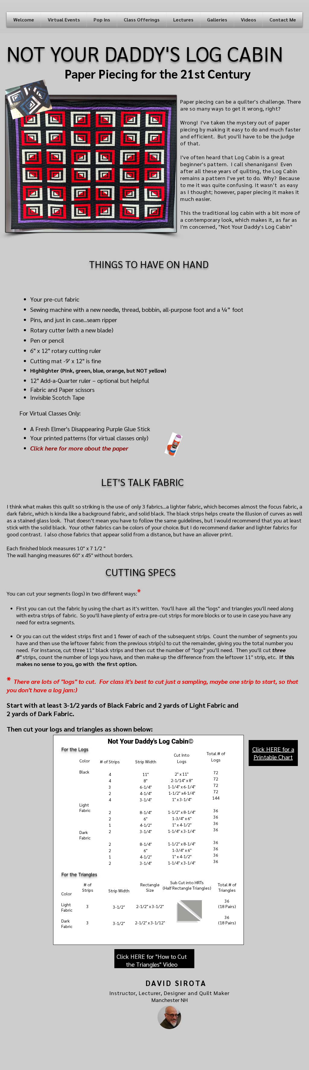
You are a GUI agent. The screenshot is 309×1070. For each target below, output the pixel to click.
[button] (64, 19)
